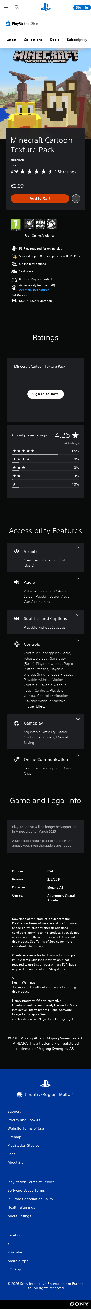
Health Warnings (23, 982)
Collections (33, 39)
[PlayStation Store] (23, 23)
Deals (54, 39)
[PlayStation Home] (45, 7)
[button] (34, 290)
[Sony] (79, 1307)
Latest (11, 39)
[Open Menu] (5, 7)
